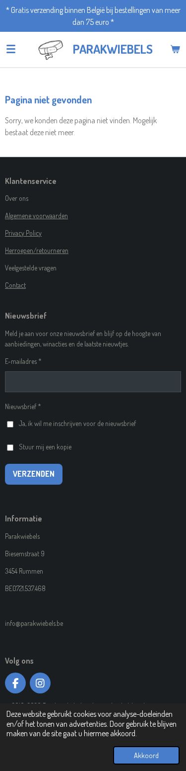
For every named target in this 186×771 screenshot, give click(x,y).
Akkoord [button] (146, 755)
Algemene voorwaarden (36, 215)
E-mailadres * (23, 361)
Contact (15, 285)
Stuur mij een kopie (45, 446)
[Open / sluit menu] (11, 49)
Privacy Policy (23, 233)
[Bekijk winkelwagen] (175, 49)
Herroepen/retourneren (36, 250)
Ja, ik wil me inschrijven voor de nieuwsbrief (77, 423)
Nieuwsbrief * (23, 406)
